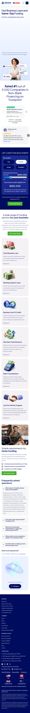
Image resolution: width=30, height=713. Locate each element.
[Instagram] (4, 664)
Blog (3, 645)
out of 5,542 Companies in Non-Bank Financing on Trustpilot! (15, 92)
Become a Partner (6, 636)
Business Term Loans (7, 603)
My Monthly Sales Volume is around (10, 173)
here (25, 54)
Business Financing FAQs (7, 630)
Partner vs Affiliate (6, 640)
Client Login (4, 628)
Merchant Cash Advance (7, 608)
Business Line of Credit (7, 606)
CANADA (22, 678)
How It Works (5, 625)
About (3, 620)
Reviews (4, 623)
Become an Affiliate (6, 638)
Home (3, 618)
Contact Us (22, 554)
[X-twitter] (10, 664)
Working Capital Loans (7, 610)
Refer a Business (6, 643)
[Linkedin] (7, 664)
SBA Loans (4, 601)
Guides (3, 648)
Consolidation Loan (6, 612)
